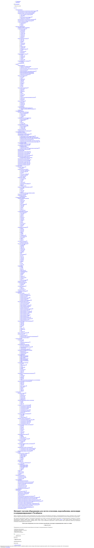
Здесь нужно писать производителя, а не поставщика (30, 379)
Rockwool (22, 396)
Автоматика (21, 63)
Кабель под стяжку (21, 177)
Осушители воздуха (22, 486)
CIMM (22, 390)
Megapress (22, 412)
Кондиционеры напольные (23, 480)
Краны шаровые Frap (24, 313)
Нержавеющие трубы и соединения (25, 447)
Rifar (22, 199)
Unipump (22, 43)
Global (22, 205)
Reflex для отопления (24, 355)
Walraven (22, 441)
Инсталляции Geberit (24, 465)
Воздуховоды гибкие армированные (25, 502)
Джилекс (22, 34)
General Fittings (23, 417)
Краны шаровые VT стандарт (26, 318)
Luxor (22, 260)
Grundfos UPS (22, 46)
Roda (21, 92)
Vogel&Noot (23, 235)
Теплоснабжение (19, 338)
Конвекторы (20, 265)
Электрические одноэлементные (24, 130)
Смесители (21, 472)
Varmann (22, 272)
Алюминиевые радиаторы (23, 211)
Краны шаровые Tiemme (25, 314)
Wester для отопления (24, 358)
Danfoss (22, 248)
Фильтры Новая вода (25, 294)
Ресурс (22, 76)
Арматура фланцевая (25, 302)
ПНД (22, 425)
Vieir (21, 330)
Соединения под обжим (25, 420)
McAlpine (20, 460)
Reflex (22, 324)
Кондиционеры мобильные (24, 488)
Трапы (20, 470)
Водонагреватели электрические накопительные (28, 10)
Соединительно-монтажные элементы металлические (29, 504)
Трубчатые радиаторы (23, 291)
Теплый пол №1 (24, 175)
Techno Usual (23, 277)
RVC (21, 255)
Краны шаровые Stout (25, 310)
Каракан (22, 94)
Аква (21, 430)
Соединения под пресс (25, 423)
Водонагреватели (19, 9)
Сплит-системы (22, 484)
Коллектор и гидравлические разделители (26, 373)
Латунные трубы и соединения (24, 413)
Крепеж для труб (22, 439)
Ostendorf (22, 436)
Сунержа (22, 115)
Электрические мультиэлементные (24, 117)
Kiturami (22, 104)
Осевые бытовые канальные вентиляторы (26, 496)
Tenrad (22, 206)
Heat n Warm (23, 176)
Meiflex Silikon (23, 455)
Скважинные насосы (22, 28)
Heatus (22, 188)
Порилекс (22, 399)
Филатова (22, 377)
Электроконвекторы (22, 282)
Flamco (22, 328)
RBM (22, 246)
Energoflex (23, 395)
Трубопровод (18, 391)
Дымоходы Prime (21, 106)
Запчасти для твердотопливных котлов (28, 97)
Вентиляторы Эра (22, 508)
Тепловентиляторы (23, 271)
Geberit (22, 468)
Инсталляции (21, 463)
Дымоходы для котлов (25, 67)
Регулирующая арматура (23, 243)
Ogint (21, 203)
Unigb (22, 323)
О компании (18, 1)
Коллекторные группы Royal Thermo (25, 155)
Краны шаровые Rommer (25, 317)
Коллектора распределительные (27, 139)
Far (21, 263)
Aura (21, 181)
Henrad (22, 230)
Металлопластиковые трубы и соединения (26, 400)
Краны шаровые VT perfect (26, 312)
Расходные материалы (23, 194)
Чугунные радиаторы (22, 241)
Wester (22, 322)
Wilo (21, 42)
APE (21, 402)
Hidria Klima (23, 270)
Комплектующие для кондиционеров (25, 483)
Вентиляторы (21, 494)
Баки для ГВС (23, 357)
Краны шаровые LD (24, 316)
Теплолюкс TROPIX (24, 170)
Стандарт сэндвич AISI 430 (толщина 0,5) (28, 108)
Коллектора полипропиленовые (24, 159)
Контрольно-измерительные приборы (25, 350)
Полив (22, 429)
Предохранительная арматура (26, 17)
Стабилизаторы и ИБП (25, 349)
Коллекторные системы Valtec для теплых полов (29, 137)
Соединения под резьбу (25, 406)
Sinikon (21, 435)
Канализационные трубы (23, 434)
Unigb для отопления (24, 356)
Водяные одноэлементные (23, 124)
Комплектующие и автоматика (24, 27)
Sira (21, 221)
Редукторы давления (24, 345)
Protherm (22, 79)
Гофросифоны (23, 454)
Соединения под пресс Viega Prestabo (28, 448)
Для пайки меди (22, 476)
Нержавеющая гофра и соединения (25, 450)
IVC (21, 262)
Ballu (22, 284)
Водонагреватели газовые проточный (26, 20)
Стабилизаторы (23, 347)
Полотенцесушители (20, 111)
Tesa (21, 366)
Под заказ (22, 210)
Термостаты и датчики (25, 18)
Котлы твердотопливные (23, 87)
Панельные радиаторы (23, 227)
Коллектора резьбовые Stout (24, 164)
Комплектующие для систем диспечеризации (29, 336)
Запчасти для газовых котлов (25, 66)
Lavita (22, 191)
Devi (21, 168)
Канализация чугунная (25, 438)
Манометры (23, 351)
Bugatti (22, 259)
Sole (21, 234)
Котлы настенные (24, 70)
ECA (21, 86)
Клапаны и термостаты (25, 342)
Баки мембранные (21, 354)
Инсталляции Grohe (24, 464)
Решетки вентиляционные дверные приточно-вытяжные (29, 499)
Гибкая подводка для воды (23, 453)
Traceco (22, 190)
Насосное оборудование (20, 26)
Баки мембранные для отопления (25, 381)
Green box (22, 182)
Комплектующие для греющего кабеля (27, 192)
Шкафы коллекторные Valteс (25, 143)
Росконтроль (23, 51)
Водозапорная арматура (23, 301)
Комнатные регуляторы (25, 74)
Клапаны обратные (24, 307)
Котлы (17, 64)
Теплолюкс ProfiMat (24, 174)
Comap (22, 258)
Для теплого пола (22, 477)
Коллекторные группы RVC (24, 154)
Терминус (22, 114)
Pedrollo (22, 37)
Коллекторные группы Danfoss (24, 152)
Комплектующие (24, 49)
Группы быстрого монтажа (23, 362)
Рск (21, 275)
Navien (22, 105)
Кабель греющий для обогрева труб (25, 187)
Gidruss (21, 374)
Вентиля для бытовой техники (26, 308)
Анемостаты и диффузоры (23, 492)
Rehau (22, 184)
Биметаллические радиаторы (23, 198)
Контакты (18, 2)
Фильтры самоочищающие (26, 300)
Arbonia (21, 266)
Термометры (23, 353)
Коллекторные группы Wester (24, 151)
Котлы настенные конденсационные (27, 72)
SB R (21, 24)
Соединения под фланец (25, 407)
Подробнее (8, 547)
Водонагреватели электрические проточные (27, 19)
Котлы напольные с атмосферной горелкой (29, 68)
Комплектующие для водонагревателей (26, 13)
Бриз (22, 269)
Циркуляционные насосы (23, 38)
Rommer (22, 52)
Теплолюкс (23, 178)
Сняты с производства (23, 21)
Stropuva (22, 98)
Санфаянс (20, 461)
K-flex (22, 394)
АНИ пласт (20, 471)
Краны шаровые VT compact (26, 311)
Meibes (22, 372)
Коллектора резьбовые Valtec (24, 163)
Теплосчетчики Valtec (24, 337)
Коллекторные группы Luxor (24, 149)
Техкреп (22, 375)
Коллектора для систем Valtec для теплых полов (29, 140)
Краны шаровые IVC (24, 319)
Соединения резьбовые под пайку (27, 419)
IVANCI (21, 261)
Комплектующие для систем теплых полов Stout (30, 148)
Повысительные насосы (23, 53)
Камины (20, 110)
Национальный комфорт (25, 183)
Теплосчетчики (23, 335)
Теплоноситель (19, 489)
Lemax (21, 238)
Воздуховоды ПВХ (22, 491)
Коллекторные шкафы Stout (24, 156)
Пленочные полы (22, 195)
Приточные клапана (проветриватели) (26, 507)
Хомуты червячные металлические (25, 505)
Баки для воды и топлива (23, 332)
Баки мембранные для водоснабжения (25, 321)
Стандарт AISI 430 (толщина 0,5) (26, 107)
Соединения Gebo (24, 408)
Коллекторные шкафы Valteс (24, 162)
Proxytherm (22, 369)
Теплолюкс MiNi (24, 171)
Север (22, 376)
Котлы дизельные (22, 101)
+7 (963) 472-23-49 (17, 545)
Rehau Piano (23, 437)
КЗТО (22, 231)
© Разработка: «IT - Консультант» (20, 534)
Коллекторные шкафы (22, 142)
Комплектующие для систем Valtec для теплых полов (30, 138)
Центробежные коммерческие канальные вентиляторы (29, 497)
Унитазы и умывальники (25, 462)
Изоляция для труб (22, 393)
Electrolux (22, 283)
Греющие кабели (19, 165)
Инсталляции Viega (24, 466)
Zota (21, 84)
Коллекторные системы (20, 131)
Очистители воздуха (22, 485)
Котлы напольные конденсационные (27, 73)
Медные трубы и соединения (24, 418)
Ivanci (22, 264)
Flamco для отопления (24, 360)
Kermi (22, 122)
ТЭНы (22, 15)
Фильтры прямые (24, 299)
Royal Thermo (23, 204)
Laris (22, 116)
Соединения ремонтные (25, 411)
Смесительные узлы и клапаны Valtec (28, 136)
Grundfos (22, 33)
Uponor (22, 431)
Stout (21, 50)
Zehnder (22, 276)
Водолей (22, 31)
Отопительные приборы (20, 197)
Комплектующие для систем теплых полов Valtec (30, 141)
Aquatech (22, 36)
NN (21, 326)
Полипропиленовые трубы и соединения (26, 443)
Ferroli (22, 81)
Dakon (22, 90)
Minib (21, 273)
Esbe (22, 341)
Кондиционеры (19, 479)
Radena (22, 224)
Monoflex (22, 456)
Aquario (22, 32)
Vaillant (22, 80)
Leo (21, 45)
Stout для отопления (24, 359)
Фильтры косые (24, 296)
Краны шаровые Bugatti (25, 306)
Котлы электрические (22, 75)
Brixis (21, 216)
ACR (21, 58)
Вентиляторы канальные (23, 493)
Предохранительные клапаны (26, 346)
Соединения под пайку (25, 422)
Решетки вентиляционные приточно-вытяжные (27, 498)
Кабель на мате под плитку (23, 169)
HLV (21, 253)
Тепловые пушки (22, 289)
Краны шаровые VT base (25, 305)
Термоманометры (24, 352)
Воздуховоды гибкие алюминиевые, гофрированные (28, 503)
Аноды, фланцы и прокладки (26, 14)
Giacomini (22, 249)
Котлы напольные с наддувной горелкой (28, 71)
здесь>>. (61, 519)
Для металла (21, 478)
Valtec (22, 39)
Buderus (22, 89)
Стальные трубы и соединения (24, 405)
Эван (21, 78)
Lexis (21, 25)
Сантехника (18, 451)
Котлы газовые (21, 65)
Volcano (22, 288)
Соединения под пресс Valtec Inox (27, 449)
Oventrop (22, 244)
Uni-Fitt (21, 368)
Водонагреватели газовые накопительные (26, 12)
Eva (21, 268)
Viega (21, 469)
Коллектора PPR (21, 150)
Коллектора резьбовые (22, 132)
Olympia (22, 103)
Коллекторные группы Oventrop (24, 134)
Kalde (22, 446)
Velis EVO (22, 23)
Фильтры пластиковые (25, 295)
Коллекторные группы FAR (24, 161)
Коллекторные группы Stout (24, 145)
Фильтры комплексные (25, 297)
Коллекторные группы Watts (24, 158)
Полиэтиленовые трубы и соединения (25, 424)
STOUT (21, 457)
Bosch (22, 96)
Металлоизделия (24, 113)
